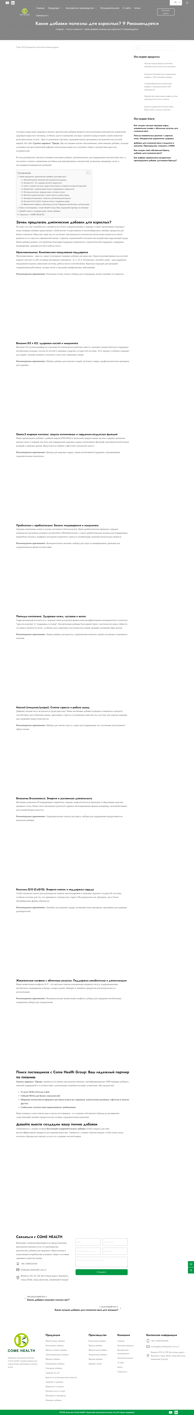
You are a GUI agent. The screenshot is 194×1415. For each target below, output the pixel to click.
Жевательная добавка (98, 1350)
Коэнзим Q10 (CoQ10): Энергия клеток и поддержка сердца (47, 201)
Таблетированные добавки (57, 1354)
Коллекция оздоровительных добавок (66, 1128)
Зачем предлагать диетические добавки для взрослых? (42, 176)
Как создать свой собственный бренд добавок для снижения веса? (151, 152)
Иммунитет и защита (55, 1386)
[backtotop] (191, 1270)
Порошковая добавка (98, 1354)
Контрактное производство (80, 8)
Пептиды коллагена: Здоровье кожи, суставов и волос (44, 192)
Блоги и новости (74, 29)
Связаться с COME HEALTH (31, 214)
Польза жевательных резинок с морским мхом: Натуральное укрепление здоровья (154, 137)
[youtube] (7, 2)
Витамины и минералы (56, 1395)
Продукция (53, 8)
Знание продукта (52, 47)
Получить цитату (166, 12)
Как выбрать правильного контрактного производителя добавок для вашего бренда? (155, 159)
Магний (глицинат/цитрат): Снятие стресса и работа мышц (46, 195)
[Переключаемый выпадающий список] (61, 8)
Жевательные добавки (55, 1340)
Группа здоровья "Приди (46, 143)
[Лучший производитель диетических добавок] (24, 12)
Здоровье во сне (53, 1372)
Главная (40, 8)
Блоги (137, 8)
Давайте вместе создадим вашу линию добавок (39, 211)
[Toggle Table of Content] (87, 173)
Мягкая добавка (95, 1345)
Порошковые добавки (55, 1363)
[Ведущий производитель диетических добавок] (21, 1342)
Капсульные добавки (55, 1345)
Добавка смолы (95, 1363)
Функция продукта (125, 1345)
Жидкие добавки (53, 1359)
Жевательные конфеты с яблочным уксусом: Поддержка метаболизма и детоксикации (57, 204)
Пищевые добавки (54, 1400)
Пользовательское (109, 8)
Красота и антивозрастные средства (61, 1377)
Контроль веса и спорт (55, 1391)
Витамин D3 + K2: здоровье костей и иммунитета (43, 183)
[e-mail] (191, 1264)
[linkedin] (13, 2)
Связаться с (42, 15)
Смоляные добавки (54, 1368)
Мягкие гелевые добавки (56, 1350)
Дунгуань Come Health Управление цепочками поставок (89, 1412)
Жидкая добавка (96, 1359)
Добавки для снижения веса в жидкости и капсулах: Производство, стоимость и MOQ (154, 144)
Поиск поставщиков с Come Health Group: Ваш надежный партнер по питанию (53, 208)
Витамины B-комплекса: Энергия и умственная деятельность (47, 198)
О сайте (127, 8)
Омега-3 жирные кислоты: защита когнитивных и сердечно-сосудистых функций (55, 186)
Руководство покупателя (35, 47)
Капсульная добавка (97, 1340)
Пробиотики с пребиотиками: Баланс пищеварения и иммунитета (49, 189)
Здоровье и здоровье (54, 1381)
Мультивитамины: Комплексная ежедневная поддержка (45, 180)
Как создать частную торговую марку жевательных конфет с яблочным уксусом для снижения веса (156, 128)
